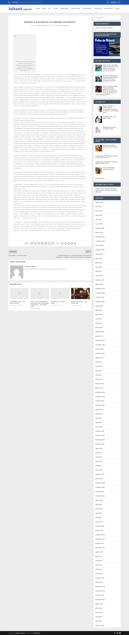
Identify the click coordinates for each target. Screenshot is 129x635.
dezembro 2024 (100, 288)
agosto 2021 (99, 448)
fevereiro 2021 (99, 474)
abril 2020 (98, 517)
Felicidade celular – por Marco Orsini (17, 302)
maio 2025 (98, 267)
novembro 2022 (100, 396)
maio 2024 (98, 319)
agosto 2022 (99, 409)
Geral (44, 8)
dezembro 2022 (100, 392)
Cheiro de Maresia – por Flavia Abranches (31, 2)
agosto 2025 (99, 254)
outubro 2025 (99, 245)
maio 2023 (98, 370)
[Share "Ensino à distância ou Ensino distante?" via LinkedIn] (46, 243)
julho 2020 (98, 504)
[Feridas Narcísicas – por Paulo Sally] (80, 293)
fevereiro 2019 (99, 578)
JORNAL (117, 8)
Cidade (38, 8)
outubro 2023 (99, 349)
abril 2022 (98, 422)
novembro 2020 (100, 487)
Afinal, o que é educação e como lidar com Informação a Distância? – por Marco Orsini (39, 304)
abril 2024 (98, 323)
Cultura (55, 8)
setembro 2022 (100, 405)
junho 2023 (98, 366)
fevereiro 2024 (99, 332)
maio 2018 (98, 617)
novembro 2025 (100, 241)
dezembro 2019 (100, 535)
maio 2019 (98, 565)
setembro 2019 (100, 547)
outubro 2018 (99, 595)
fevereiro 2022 (99, 431)
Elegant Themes (20, 633)
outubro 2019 (99, 543)
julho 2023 (98, 362)
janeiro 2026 (99, 232)
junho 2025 (98, 263)
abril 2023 (98, 375)
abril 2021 (98, 465)
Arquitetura (98, 8)
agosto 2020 (99, 500)
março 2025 (98, 275)
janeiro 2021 (99, 478)
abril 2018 (98, 621)
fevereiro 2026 (99, 228)
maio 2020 (98, 513)
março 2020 (98, 522)
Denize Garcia (65, 8)
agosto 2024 (99, 306)
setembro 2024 (100, 301)
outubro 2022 (99, 401)
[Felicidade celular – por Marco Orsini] (19, 293)
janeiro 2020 (99, 530)
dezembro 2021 (100, 435)
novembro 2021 (100, 440)
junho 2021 (98, 457)
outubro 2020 (99, 491)
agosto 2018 (99, 604)
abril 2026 (98, 219)
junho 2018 (98, 612)
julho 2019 (98, 556)
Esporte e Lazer (75, 8)
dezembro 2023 (100, 340)
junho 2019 (98, 560)
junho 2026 (98, 211)
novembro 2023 (100, 345)
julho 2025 (98, 258)
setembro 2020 (100, 496)
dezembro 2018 (100, 586)
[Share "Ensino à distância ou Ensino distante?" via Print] (53, 243)
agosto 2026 (99, 202)
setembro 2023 (100, 353)
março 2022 (98, 427)
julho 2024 (98, 310)
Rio (49, 8)
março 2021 (98, 470)
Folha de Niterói (41, 25)
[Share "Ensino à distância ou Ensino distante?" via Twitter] (35, 243)
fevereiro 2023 (99, 383)
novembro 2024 (100, 293)
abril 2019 (98, 569)
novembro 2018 (100, 591)
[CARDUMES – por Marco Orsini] (60, 293)
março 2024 (98, 327)
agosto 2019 (99, 552)
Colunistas (59, 25)
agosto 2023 (99, 357)
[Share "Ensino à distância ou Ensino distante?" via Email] (49, 243)
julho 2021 (98, 453)
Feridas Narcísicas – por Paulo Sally (79, 302)
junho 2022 (98, 414)
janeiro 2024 (99, 336)
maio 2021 (98, 461)
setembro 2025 (100, 250)
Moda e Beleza (108, 8)
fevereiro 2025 (99, 280)
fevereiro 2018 (99, 625)
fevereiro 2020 (99, 526)
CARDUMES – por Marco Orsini (58, 302)
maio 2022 (98, 418)
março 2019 (98, 573)
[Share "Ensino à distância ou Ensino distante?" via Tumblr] (39, 243)
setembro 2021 (100, 444)
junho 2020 (98, 509)
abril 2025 (98, 271)
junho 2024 (98, 314)
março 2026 (98, 224)
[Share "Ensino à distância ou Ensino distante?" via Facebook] (32, 243)
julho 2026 (98, 206)
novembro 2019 (100, 539)
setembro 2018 (100, 599)
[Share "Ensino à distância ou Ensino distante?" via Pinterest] (42, 243)
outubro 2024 (99, 297)
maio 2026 (98, 215)
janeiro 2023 (99, 388)
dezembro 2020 (100, 483)
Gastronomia (87, 8)
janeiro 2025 (99, 284)
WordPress (37, 633)
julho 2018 (98, 608)
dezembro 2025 (100, 237)
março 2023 (98, 379)
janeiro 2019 (99, 582)
